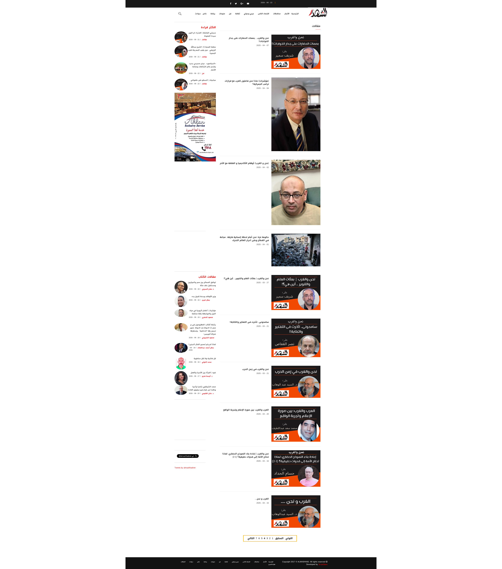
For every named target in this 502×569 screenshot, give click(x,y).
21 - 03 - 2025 (262, 326)
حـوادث (198, 13)
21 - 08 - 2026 (194, 39)
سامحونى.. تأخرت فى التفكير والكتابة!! (249, 322)
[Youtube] (248, 4)
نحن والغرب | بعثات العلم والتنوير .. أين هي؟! (246, 278)
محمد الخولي (207, 362)
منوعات (222, 13)
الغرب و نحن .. (262, 499)
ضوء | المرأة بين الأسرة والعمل (203, 372)
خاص (205, 13)
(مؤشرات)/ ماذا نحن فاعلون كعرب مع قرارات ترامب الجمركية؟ (247, 82)
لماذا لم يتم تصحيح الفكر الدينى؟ (202, 344)
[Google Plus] (242, 4)
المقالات (183, 562)
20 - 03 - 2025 (262, 414)
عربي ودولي (249, 13)
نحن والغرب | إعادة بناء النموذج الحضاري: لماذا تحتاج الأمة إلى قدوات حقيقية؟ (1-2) (245, 455)
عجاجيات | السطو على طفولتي (203, 80)
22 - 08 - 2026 (194, 73)
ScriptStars (322, 564)
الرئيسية (295, 13)
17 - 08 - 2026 (194, 376)
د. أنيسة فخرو (207, 376)
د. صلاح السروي (208, 289)
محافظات (277, 13)
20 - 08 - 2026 (194, 393)
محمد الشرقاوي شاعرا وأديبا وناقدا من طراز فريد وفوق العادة (202, 388)
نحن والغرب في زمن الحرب (255, 369)
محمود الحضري (207, 317)
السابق (279, 538)
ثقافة (237, 13)
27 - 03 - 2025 (262, 282)
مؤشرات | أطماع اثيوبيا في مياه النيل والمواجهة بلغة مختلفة (202, 312)
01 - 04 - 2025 (262, 244)
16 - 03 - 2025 (262, 461)
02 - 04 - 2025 (262, 167)
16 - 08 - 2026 (194, 300)
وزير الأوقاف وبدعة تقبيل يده (204, 296)
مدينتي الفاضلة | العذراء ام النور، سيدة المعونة (202, 34)
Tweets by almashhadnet (185, 467)
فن (230, 13)
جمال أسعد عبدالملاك (206, 347)
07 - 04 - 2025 (262, 45)
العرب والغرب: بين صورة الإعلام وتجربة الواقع (246, 410)
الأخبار (286, 13)
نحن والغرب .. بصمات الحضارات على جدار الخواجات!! (249, 39)
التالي (250, 538)
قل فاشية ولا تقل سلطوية (205, 358)
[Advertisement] (195, 251)
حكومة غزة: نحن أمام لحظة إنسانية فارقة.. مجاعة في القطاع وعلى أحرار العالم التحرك (244, 238)
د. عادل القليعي (208, 393)
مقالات (204, 39)
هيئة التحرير (271, 564)
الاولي (289, 538)
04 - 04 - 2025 (262, 88)
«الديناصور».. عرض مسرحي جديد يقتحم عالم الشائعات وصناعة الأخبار (202, 66)
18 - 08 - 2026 (194, 289)
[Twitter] (236, 4)
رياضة (212, 13)
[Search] (179, 14)
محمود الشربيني (208, 337)
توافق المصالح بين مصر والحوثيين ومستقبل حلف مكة (202, 284)
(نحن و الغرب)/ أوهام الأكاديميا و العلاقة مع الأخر (244, 163)
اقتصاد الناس (263, 13)
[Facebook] (230, 4)
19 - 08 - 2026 (194, 317)
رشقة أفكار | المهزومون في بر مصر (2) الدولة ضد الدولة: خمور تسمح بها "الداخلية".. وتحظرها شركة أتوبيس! (203, 329)
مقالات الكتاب (207, 276)
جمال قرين (206, 300)
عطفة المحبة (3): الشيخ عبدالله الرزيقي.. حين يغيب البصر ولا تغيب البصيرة (202, 50)
